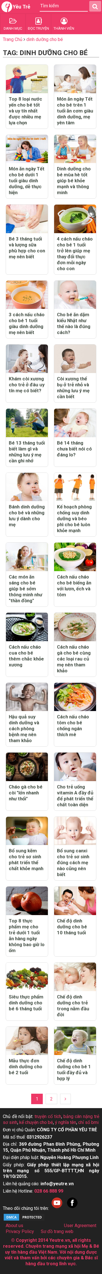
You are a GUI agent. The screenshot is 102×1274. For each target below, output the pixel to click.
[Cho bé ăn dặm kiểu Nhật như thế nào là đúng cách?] (75, 295)
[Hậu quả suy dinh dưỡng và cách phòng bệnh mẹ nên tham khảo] (27, 697)
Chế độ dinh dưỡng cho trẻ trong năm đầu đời (73, 1005)
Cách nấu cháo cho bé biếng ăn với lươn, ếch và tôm (74, 585)
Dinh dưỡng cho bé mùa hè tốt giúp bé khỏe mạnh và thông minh (74, 180)
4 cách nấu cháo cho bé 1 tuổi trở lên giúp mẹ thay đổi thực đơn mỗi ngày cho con (75, 253)
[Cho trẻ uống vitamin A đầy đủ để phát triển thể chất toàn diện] (75, 767)
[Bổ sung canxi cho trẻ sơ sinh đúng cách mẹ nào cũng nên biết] (75, 831)
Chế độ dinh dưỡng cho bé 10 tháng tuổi (72, 926)
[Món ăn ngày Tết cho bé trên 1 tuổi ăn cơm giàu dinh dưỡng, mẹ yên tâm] (75, 79)
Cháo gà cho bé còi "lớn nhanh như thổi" (25, 792)
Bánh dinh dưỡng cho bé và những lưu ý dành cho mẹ (27, 515)
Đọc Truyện (38, 28)
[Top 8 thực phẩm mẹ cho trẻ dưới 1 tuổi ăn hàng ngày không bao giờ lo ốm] (27, 901)
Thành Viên (64, 28)
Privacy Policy (20, 1231)
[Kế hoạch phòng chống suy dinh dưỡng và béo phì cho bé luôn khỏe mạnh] (75, 487)
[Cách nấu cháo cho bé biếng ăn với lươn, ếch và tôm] (75, 557)
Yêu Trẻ (21, 7)
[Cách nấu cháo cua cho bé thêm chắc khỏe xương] (27, 627)
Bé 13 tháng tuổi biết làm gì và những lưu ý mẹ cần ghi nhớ (27, 451)
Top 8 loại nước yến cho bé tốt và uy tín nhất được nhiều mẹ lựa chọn (25, 110)
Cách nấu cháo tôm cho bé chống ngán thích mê (73, 725)
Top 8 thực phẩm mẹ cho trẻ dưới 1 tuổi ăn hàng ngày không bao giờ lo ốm (26, 935)
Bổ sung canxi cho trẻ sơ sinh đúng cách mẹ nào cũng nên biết (73, 862)
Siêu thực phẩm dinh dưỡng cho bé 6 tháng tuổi (26, 1002)
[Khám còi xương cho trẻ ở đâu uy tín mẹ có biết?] (27, 358)
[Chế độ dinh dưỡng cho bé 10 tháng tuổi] (75, 901)
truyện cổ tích (48, 1116)
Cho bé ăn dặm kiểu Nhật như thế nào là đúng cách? (73, 323)
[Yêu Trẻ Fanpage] (72, 1208)
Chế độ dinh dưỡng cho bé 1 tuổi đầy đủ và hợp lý (74, 1069)
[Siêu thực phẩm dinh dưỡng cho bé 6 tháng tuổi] (27, 977)
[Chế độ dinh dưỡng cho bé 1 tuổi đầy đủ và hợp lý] (75, 1041)
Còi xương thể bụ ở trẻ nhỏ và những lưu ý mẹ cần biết (73, 387)
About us (14, 1225)
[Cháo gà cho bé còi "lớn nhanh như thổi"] (27, 767)
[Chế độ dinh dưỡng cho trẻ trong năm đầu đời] (75, 977)
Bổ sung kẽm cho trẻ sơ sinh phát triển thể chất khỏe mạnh (26, 859)
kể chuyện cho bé (36, 1122)
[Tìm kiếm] (95, 6)
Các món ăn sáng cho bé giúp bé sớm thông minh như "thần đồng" (25, 588)
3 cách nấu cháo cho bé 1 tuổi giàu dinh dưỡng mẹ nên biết (26, 323)
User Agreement (80, 1225)
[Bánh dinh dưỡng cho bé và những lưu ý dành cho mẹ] (27, 487)
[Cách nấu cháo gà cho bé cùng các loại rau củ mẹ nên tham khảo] (75, 627)
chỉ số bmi (88, 1122)
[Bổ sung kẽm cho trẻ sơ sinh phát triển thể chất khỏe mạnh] (27, 831)
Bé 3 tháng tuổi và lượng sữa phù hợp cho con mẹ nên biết (27, 247)
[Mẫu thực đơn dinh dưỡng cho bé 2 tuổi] (27, 1041)
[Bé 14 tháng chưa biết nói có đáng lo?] (75, 423)
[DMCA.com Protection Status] (24, 1220)
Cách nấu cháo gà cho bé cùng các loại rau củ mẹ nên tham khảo (74, 658)
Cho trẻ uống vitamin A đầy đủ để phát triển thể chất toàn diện (75, 795)
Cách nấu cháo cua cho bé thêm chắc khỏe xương (26, 656)
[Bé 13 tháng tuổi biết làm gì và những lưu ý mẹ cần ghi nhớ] (27, 423)
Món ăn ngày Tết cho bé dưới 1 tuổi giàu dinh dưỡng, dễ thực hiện (26, 180)
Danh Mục (13, 28)
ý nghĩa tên (65, 1122)
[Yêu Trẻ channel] (57, 1208)
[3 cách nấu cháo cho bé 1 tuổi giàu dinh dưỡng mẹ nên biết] (27, 295)
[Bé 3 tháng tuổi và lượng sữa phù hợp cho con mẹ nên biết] (27, 219)
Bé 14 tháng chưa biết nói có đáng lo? (74, 449)
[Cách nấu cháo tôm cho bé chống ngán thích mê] (75, 697)
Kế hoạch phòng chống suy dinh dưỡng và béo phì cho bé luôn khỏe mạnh (74, 518)
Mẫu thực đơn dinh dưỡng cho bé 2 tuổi (25, 1066)
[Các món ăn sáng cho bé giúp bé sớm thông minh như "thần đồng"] (27, 557)
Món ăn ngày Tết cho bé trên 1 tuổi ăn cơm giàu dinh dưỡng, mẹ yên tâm (75, 110)
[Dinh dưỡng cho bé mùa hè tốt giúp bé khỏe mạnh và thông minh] (75, 149)
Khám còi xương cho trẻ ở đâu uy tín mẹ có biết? (26, 384)
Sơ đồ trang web (57, 1231)
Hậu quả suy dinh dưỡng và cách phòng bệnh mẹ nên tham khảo (24, 728)
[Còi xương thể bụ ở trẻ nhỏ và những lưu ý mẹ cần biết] (75, 358)
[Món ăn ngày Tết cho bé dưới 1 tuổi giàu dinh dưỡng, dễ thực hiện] (27, 149)
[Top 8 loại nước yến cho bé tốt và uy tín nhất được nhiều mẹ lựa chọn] (27, 79)
